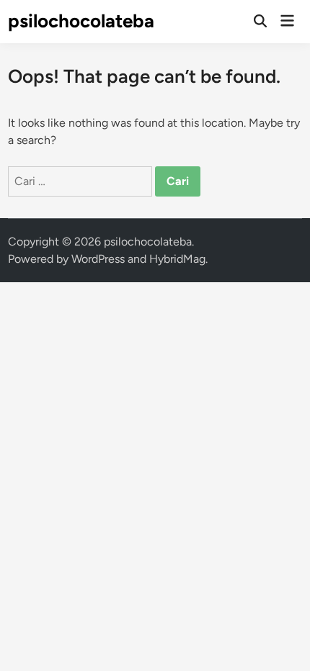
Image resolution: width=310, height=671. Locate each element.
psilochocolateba (81, 20)
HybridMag (177, 259)
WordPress (98, 259)
